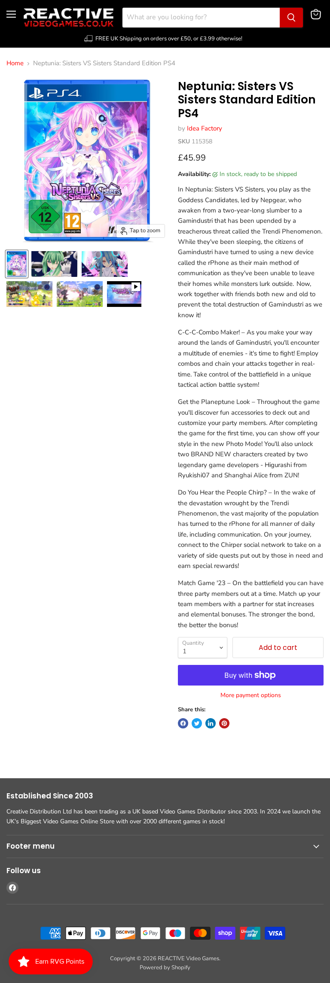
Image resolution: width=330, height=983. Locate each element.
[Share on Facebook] (183, 723)
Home (15, 63)
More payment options (250, 695)
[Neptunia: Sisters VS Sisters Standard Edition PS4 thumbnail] (17, 264)
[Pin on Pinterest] (224, 723)
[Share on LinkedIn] (210, 723)
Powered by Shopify (165, 967)
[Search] (291, 17)
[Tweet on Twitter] (197, 723)
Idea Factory (204, 128)
